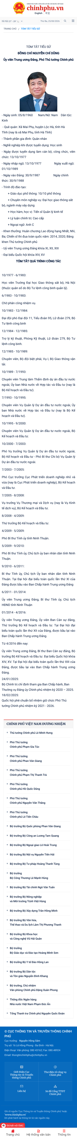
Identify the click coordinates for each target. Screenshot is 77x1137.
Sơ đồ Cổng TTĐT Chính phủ (55, 1093)
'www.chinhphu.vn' (15, 1114)
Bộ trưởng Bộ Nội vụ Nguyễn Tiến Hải (32, 854)
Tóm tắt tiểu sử (30, 29)
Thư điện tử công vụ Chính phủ (55, 1073)
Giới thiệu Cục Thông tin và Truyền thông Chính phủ (21, 1075)
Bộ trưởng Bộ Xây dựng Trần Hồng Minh (33, 910)
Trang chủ (10, 29)
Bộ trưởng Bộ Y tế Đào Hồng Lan (29, 962)
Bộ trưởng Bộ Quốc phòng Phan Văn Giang (35, 826)
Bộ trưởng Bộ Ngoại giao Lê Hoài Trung (33, 845)
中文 (47, 13)
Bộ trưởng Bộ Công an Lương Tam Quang (34, 835)
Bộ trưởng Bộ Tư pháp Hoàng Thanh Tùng (35, 863)
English (38, 13)
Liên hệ (22, 1091)
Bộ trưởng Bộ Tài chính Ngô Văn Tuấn (32, 887)
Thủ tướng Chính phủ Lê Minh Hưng (31, 732)
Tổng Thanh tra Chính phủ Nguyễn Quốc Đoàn (37, 1013)
